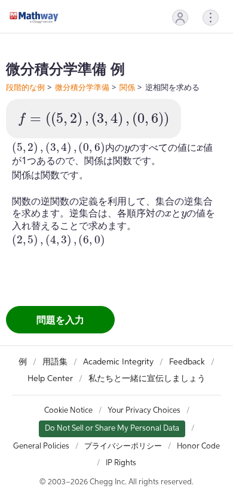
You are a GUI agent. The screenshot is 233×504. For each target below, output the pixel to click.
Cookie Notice (68, 411)
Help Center (50, 379)
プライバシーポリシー (123, 446)
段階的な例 (25, 87)
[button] (180, 18)
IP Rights (121, 463)
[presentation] (93, 120)
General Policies (41, 446)
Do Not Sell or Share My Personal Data (112, 428)
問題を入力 (60, 319)
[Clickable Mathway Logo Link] (34, 17)
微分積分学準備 (82, 87)
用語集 (55, 362)
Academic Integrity (118, 362)
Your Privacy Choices (144, 411)
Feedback (187, 362)
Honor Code (198, 446)
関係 (127, 87)
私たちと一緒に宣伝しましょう (147, 379)
